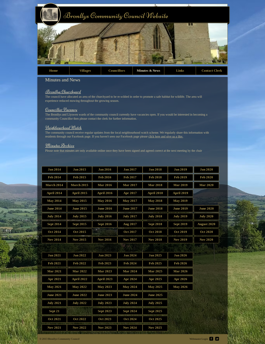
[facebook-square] (211, 339)
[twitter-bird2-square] (217, 339)
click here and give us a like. (165, 136)
